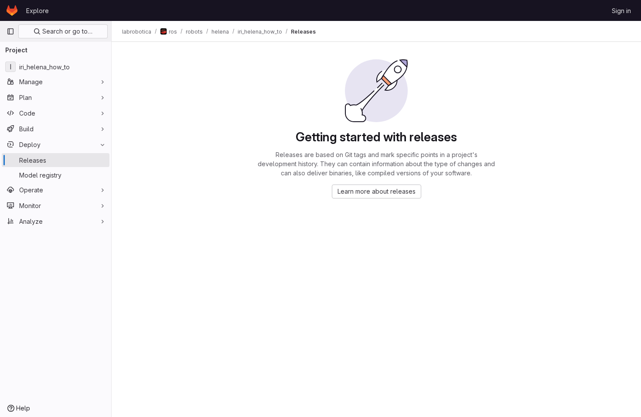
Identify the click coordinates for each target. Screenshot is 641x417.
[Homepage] (12, 10)
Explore (37, 10)
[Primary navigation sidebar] (10, 31)
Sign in (621, 10)
